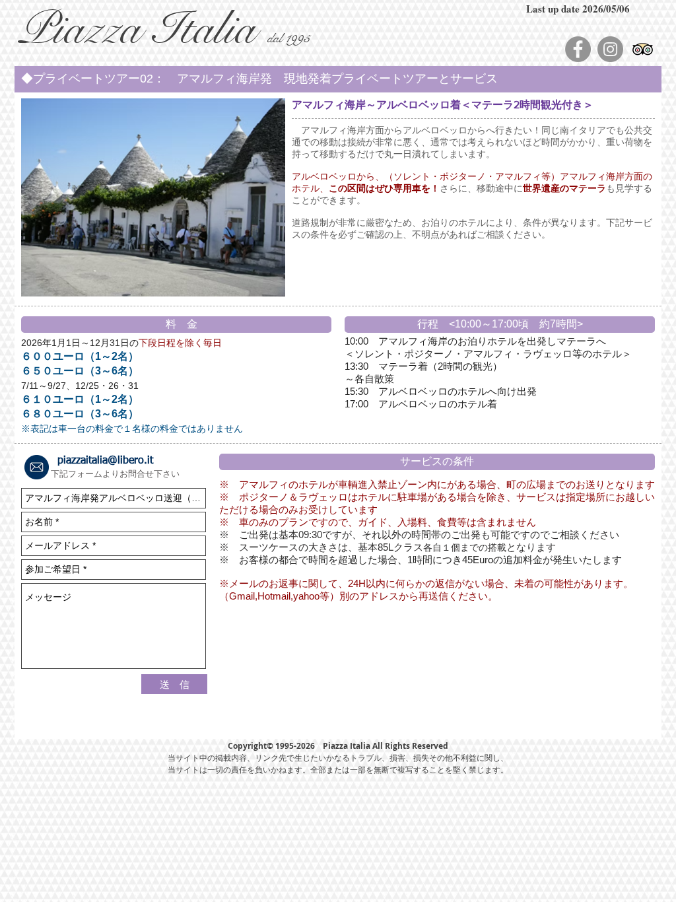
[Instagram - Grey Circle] (610, 49)
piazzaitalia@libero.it (105, 461)
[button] (338, 79)
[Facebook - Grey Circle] (578, 49)
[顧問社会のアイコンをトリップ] (643, 49)
